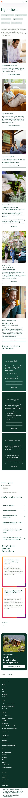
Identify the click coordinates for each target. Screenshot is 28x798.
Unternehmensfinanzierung (8, 703)
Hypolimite (5, 487)
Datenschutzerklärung (8, 796)
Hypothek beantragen (16, 22)
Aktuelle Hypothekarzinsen (7, 15)
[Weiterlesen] (14, 583)
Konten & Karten (5, 708)
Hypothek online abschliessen (14, 462)
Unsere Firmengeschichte (7, 718)
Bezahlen (4, 762)
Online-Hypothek (5, 22)
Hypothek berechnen (6, 19)
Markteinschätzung (6, 752)
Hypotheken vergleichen (21, 15)
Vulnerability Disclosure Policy (9, 725)
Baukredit (5, 490)
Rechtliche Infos (5, 775)
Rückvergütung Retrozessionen (9, 745)
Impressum (4, 777)
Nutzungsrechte (5, 779)
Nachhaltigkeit (5, 764)
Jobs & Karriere (5, 720)
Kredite (3, 689)
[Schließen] (25, 788)
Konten (3, 684)
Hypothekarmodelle (18, 19)
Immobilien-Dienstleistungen (8, 706)
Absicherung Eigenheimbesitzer (10, 492)
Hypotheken (5, 686)
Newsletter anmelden (7, 767)
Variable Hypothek (7, 485)
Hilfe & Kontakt (5, 735)
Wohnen (4, 759)
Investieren (4, 754)
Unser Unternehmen (6, 715)
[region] (14, 793)
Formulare (4, 737)
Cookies (3, 782)
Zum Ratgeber (5, 622)
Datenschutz (4, 772)
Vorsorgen (4, 694)
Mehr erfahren (14, 387)
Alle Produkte (5, 696)
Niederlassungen (6, 742)
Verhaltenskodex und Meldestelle (9, 728)
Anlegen (4, 691)
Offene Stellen (5, 723)
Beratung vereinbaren (14, 382)
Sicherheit (4, 740)
